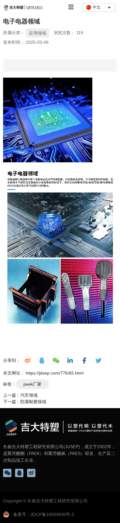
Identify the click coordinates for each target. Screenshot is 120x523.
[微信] (7, 473)
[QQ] (19, 473)
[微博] (31, 473)
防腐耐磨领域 (33, 401)
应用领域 (37, 32)
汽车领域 (29, 395)
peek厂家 (32, 384)
